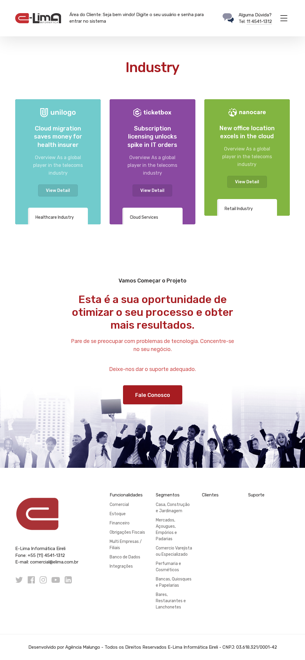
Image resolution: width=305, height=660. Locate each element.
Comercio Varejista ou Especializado (174, 551)
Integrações (121, 566)
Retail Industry (239, 208)
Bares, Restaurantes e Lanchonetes (171, 601)
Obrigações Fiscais (127, 532)
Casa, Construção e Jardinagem (173, 507)
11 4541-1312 (259, 21)
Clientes (210, 495)
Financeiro (120, 523)
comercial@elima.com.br (54, 562)
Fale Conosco (152, 395)
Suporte (256, 495)
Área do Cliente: (85, 14)
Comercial (119, 504)
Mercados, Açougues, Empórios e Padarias (166, 529)
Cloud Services (144, 217)
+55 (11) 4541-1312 (46, 555)
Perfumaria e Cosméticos (168, 566)
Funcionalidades (126, 495)
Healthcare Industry (54, 217)
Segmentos (168, 495)
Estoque (118, 513)
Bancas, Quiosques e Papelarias (174, 582)
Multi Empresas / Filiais (126, 544)
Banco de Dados (125, 557)
